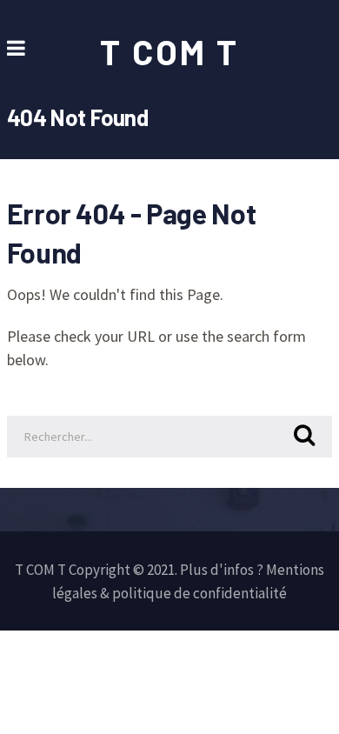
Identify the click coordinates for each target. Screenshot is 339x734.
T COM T (169, 51)
